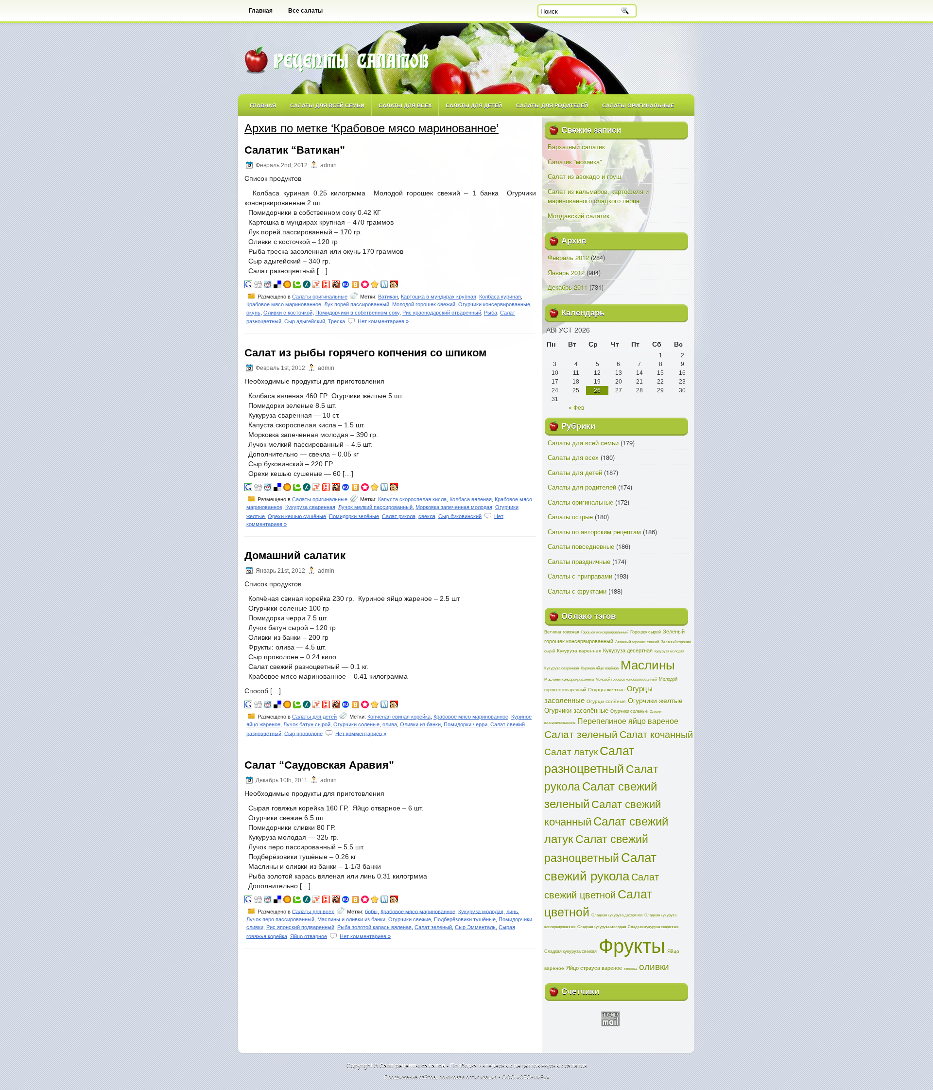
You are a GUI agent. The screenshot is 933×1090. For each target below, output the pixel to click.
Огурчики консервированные (494, 304)
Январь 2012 (566, 272)
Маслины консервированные (569, 679)
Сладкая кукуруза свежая (570, 951)
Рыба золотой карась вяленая (374, 927)
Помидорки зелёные (354, 516)
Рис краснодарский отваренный (441, 313)
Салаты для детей (474, 105)
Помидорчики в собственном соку (357, 313)
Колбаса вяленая (470, 499)
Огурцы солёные (606, 701)
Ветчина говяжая (561, 631)
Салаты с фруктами (577, 591)
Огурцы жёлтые (606, 689)
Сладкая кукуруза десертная (616, 914)
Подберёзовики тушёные (465, 919)
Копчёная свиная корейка (399, 717)
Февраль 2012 (568, 257)
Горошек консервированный (604, 631)
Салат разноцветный (589, 758)
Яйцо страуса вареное (594, 967)
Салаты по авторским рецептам (594, 531)
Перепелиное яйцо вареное (627, 720)
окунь (253, 313)
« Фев (576, 407)
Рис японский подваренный (300, 927)
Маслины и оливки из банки (351, 919)
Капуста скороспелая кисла (412, 499)
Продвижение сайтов (410, 1076)
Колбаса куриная (500, 296)
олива (389, 724)
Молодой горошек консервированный (626, 679)
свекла (426, 516)
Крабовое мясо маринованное (283, 304)
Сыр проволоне (303, 733)
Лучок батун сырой (306, 724)
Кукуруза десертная (628, 650)
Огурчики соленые (356, 724)
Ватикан (388, 296)
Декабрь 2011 (567, 287)
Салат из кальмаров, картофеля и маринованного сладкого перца (598, 196)
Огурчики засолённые (576, 710)
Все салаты (305, 10)
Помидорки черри (465, 724)
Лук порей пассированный (356, 304)
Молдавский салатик (578, 215)
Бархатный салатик (576, 146)
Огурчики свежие (409, 919)
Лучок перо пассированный (280, 919)
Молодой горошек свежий (423, 304)
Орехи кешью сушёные (297, 516)
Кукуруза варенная (579, 650)
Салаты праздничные (579, 561)
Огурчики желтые (655, 700)
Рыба (490, 313)
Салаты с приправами (580, 575)
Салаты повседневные (581, 546)
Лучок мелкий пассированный (375, 507)
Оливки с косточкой (287, 313)
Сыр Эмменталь (475, 927)
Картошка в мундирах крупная (438, 296)
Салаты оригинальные (638, 105)
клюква (630, 968)
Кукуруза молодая (480, 911)
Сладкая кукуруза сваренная (653, 926)
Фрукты (632, 944)
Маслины (648, 664)
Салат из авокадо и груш (584, 176)
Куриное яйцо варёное (600, 667)
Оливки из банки (420, 724)
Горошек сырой (645, 631)
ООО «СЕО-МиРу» (526, 1076)
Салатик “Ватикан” (294, 150)
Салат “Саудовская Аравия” (319, 765)
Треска (336, 321)
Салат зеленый (433, 927)
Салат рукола (398, 516)
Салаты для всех (405, 105)
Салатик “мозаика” (575, 161)
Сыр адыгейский (304, 321)
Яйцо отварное (308, 936)
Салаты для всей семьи (327, 105)
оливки (654, 965)
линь (512, 911)
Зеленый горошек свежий (637, 641)
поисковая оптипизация (468, 1076)
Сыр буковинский (460, 516)
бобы (371, 911)
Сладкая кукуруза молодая (601, 926)
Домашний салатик (295, 555)
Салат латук (571, 751)
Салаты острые (570, 516)
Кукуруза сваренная (310, 507)
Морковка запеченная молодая (453, 507)
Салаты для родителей (552, 105)
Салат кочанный (656, 734)
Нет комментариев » (383, 321)
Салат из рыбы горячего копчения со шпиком (365, 353)
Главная (261, 10)
